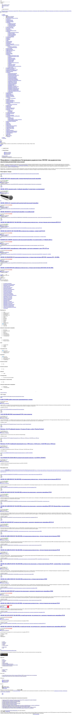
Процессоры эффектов (12, 34)
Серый (5, 345)
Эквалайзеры (10, 110)
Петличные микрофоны (12, 77)
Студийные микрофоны (10, 68)
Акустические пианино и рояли (13, 56)
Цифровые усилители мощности (11, 131)
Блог (3, 647)
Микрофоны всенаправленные (13, 89)
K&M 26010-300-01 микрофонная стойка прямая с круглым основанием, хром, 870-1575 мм (24, 248)
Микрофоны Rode (11, 84)
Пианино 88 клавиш (11, 58)
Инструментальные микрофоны (9, 289)
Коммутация (8, 134)
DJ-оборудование (9, 41)
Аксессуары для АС (11, 26)
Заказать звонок (6, 5)
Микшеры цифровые (9, 94)
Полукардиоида (6, 333)
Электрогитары (8, 29)
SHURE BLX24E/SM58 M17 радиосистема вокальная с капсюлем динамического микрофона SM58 (26, 591)
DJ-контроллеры (9, 42)
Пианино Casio (10, 61)
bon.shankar (5, 688)
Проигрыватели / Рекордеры (11, 121)
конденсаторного (13, 165)
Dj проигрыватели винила (12, 47)
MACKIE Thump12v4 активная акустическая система (11, 701)
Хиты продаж (9, 135)
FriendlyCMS (7, 711)
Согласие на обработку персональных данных (10, 664)
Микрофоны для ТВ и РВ (12, 81)
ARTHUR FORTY (6, 313)
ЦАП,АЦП (8, 114)
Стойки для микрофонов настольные (10, 307)
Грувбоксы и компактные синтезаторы (12, 44)
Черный (5, 346)
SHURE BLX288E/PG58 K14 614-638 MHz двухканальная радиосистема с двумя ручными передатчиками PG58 (30, 603)
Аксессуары (8, 133)
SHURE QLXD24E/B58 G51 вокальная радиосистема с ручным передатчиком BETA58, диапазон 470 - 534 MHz (29, 257)
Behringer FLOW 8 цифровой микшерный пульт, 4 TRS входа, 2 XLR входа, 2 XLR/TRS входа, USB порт (27, 443)
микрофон (7, 469)
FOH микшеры (8, 93)
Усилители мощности (9, 130)
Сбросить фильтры (3, 392)
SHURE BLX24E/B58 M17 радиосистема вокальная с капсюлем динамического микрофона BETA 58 (27, 522)
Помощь (3, 670)
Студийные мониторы (10, 115)
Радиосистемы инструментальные (12, 69)
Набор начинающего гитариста (13, 32)
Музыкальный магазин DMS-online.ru (11, 710)
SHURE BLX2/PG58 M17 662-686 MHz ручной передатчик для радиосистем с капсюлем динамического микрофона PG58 (32, 615)
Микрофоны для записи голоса (13, 86)
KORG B (9, 57)
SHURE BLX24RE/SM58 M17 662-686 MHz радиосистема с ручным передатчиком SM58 (23, 579)
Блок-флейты (8, 37)
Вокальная (5, 356)
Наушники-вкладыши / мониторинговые (13, 102)
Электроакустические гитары (11, 30)
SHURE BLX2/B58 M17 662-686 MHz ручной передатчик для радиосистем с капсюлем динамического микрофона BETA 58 (33, 626)
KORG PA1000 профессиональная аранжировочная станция (16, 399)
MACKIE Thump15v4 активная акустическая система (11, 703)
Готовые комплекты (9, 71)
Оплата (3, 644)
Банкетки (9, 63)
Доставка (3, 643)
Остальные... (8, 22)
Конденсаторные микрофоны (13, 79)
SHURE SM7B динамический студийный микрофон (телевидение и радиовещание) (22, 189)
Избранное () (7, 154)
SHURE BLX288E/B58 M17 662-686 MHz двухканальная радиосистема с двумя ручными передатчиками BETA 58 (30, 222)
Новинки (8, 136)
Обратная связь (4, 669)
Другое (5, 331)
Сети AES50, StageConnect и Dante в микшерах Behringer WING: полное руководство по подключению (19, 675)
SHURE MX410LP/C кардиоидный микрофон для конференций (17, 211)
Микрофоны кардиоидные (12, 87)
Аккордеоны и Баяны (11, 64)
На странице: (2, 279)
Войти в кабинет (8, 152)
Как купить (4, 642)
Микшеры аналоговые (10, 95)
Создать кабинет (8, 153)
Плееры (7, 122)
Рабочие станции (9, 52)
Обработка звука (9, 105)
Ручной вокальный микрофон (9, 377)
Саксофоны (8, 39)
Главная (3, 641)
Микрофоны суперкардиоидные (13, 88)
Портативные (8, 124)
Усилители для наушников (12, 104)
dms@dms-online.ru (6, 687)
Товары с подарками (10, 16)
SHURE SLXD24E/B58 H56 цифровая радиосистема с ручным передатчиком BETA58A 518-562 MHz (26, 267)
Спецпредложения (10, 17)
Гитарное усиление (11, 33)
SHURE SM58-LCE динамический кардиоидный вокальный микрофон (19, 203)
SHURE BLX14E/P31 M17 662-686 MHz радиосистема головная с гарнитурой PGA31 (22, 231)
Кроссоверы (10, 111)
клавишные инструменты (58, 690)
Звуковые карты (11, 117)
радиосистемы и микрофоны (5, 691)
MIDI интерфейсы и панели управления (15, 119)
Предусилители (10, 118)
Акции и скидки (5, 663)
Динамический (6, 339)
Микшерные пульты (9, 92)
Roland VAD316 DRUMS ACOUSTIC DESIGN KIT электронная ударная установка (16, 706)
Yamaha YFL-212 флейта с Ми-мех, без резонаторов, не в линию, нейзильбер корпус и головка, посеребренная (20, 705)
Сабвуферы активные (9, 21)
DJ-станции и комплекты (12, 46)
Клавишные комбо (9, 53)
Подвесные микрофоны (7, 299)
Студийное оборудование (10, 112)
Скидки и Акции (5, 645)
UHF (4, 373)
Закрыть (1, 144)
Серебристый (6, 344)
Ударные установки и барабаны (11, 125)
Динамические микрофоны (12, 78)
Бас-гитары (8, 28)
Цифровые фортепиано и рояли (13, 55)
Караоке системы (9, 48)
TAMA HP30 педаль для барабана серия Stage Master (11, 700)
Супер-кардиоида (6, 334)
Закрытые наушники (9, 101)
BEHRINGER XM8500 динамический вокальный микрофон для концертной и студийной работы (26, 239)
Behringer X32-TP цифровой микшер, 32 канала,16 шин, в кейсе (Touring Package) (22, 429)
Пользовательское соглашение (7, 665)
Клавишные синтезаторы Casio (13, 62)
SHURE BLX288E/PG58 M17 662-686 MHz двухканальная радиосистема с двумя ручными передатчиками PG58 (30, 550)
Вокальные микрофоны (12, 74)
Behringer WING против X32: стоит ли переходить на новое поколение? (14, 676)
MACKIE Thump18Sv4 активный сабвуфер (9, 702)
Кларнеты (8, 38)
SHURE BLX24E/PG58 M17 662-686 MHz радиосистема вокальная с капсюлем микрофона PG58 (25, 492)
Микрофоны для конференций (11, 70)
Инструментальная (7, 358)
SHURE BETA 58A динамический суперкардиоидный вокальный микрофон (20, 178)
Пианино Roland (11, 60)
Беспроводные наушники (10, 100)
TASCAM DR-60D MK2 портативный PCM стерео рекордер (16, 414)
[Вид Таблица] (0, 275)
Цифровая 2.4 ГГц (7, 351)
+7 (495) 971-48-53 (4, 11)
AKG (4, 312)
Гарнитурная (6, 357)
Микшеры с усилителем (10, 96)
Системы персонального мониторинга (14, 80)
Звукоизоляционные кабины (13, 120)
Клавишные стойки (11, 65)
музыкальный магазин (16, 690)
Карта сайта (4, 671)
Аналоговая (5, 350)
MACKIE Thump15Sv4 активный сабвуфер (9, 704)
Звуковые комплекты (11, 24)
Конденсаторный (6, 340)
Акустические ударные (10, 126)
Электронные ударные (10, 127)
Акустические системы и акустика (12, 18)
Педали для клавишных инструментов (14, 66)
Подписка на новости (4, 689)
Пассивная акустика (9, 20)
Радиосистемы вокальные (12, 76)
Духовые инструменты (10, 36)
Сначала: (2, 280)
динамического (7, 165)
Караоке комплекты (9, 49)
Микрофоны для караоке (12, 85)
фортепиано (65, 690)
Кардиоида (5, 332)
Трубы (7, 40)
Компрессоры (8, 106)
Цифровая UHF (6, 352)
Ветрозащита (6, 308)
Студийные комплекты (10, 113)
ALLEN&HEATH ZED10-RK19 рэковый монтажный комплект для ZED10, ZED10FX (23, 457)
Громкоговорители (9, 132)
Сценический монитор (12, 25)
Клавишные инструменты (10, 50)
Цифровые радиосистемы (8, 298)
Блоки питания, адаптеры (12, 82)
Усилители (8, 129)
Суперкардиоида (6, 335)
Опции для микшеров (12, 98)
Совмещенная (6, 359)
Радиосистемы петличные (12, 73)
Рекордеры (8, 123)
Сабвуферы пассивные (12, 23)
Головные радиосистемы (8, 290)
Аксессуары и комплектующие (13, 90)
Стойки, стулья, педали (10, 128)
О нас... (3, 659)
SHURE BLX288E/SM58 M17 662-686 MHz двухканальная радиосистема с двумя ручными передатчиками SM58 (30, 536)
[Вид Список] (1, 275)
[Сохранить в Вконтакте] (2, 6)
